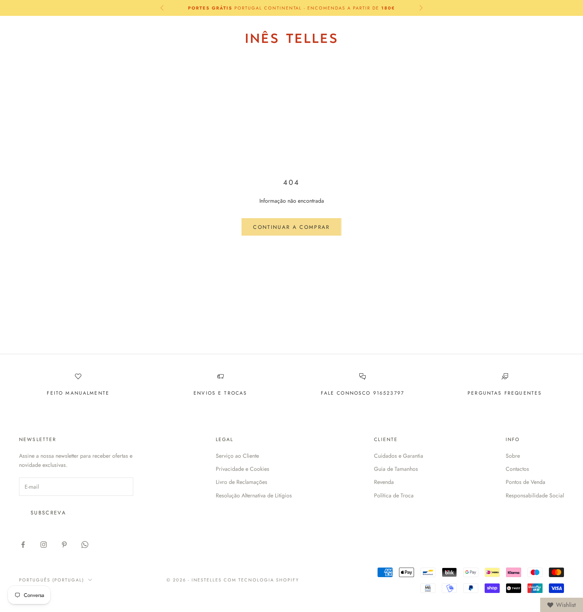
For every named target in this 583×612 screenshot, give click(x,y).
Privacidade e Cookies (242, 469)
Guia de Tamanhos (396, 469)
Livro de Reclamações (241, 482)
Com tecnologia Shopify (261, 580)
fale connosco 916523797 (362, 393)
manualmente (87, 393)
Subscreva (48, 512)
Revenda (384, 482)
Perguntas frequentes (505, 393)
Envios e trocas (220, 393)
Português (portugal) (467, 37)
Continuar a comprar (291, 227)
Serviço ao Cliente (237, 456)
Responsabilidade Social (535, 495)
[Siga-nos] (23, 545)
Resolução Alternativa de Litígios (254, 495)
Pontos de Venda (525, 482)
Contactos (517, 469)
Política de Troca (394, 495)
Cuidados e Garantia (398, 456)
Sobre (513, 456)
